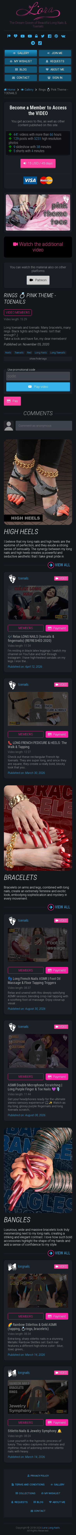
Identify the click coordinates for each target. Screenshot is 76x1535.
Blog (23, 69)
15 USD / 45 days (40, 163)
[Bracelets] (38, 869)
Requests (57, 61)
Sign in (57, 77)
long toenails (57, 352)
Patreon (40, 280)
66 (51, 134)
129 (16, 138)
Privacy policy (40, 1475)
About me (57, 69)
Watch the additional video (40, 247)
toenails (19, 352)
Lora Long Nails (51, 1527)
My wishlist (23, 61)
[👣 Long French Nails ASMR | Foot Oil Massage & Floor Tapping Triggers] (38, 946)
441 (16, 134)
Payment (59, 628)
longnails (24, 1266)
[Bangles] (38, 1212)
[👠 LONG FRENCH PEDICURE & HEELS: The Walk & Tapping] (38, 710)
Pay (15, 401)
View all (62, 565)
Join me (57, 53)
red (29, 352)
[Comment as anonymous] (44, 426)
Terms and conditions (30, 1484)
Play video (40, 387)
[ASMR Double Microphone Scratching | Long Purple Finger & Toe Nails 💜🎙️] (38, 1052)
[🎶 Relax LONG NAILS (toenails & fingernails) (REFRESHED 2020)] (38, 604)
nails (8, 352)
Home (11, 89)
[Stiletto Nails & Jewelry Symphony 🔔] (38, 1398)
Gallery (23, 53)
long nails (41, 352)
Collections (27, 1493)
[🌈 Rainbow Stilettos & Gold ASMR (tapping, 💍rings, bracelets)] (38, 1292)
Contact (23, 77)
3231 (37, 138)
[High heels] (38, 524)
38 (38, 147)
